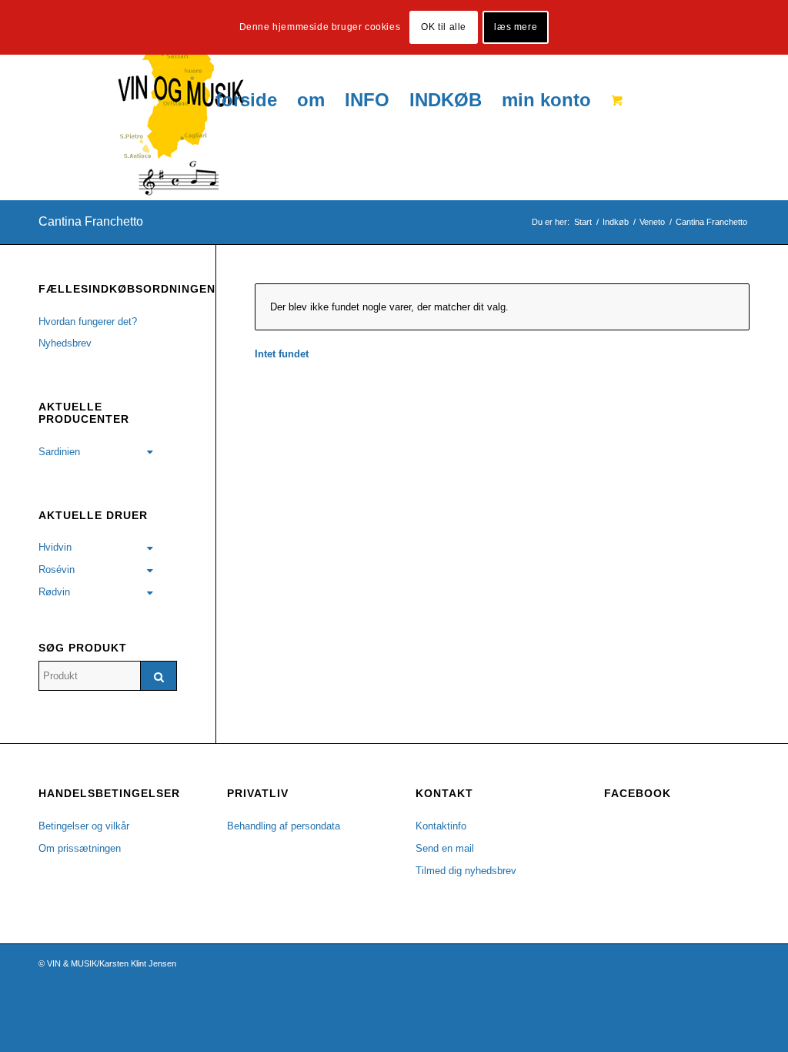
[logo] (141, 100)
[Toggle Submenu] (150, 452)
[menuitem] (246, 100)
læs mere (515, 27)
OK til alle (443, 27)
